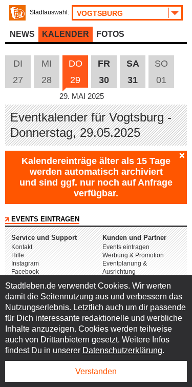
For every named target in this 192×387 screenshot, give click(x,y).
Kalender (65, 34)
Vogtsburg (100, 13)
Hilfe (17, 255)
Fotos (110, 34)
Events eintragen (45, 219)
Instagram (25, 263)
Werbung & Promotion (133, 255)
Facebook (25, 271)
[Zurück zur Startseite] (17, 13)
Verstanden (96, 371)
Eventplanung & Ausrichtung (124, 267)
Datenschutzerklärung (122, 350)
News (22, 34)
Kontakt (21, 247)
